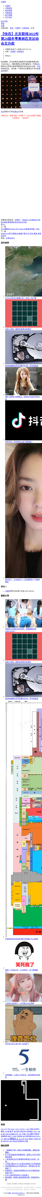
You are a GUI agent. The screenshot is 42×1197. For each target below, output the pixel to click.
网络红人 (14, 1138)
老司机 (26, 1139)
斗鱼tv (24, 1134)
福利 (24, 1136)
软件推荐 (8, 10)
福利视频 (29, 1136)
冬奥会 (15, 112)
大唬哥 (7, 591)
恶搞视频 (12, 1134)
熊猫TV (9, 1136)
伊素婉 (31, 1129)
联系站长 (21, 1183)
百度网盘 (19, 1136)
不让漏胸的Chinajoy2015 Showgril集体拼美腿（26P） (21, 229)
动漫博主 (37, 1129)
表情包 (36, 1139)
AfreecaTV (4, 1129)
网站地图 (27, 1183)
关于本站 (33, 1183)
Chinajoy (12, 1129)
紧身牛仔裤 (35, 1136)
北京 (38, 64)
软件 (7, 1141)
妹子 (12, 1131)
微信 (4, 1134)
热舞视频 (4, 1136)
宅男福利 (29, 1131)
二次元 (27, 1129)
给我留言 (15, 1183)
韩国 (10, 1141)
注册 (2, 26)
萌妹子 (31, 1139)
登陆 (2, 23)
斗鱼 (19, 1134)
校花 (28, 1134)
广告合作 (9, 1183)
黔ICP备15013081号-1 (18, 1193)
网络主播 (6, 1139)
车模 (4, 1141)
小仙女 (35, 1131)
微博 (7, 1134)
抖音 (16, 1134)
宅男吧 (3, 2)
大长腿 (7, 1131)
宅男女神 (22, 1131)
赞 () (3, 224)
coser (17, 1129)
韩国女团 (15, 1141)
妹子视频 (8, 15)
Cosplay (22, 1129)
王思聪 (14, 1136)
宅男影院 (8, 8)
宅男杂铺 (8, 13)
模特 (32, 1134)
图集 (2, 1131)
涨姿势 (36, 1134)
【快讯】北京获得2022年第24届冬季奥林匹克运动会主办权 (20, 38)
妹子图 (16, 1131)
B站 (9, 1129)
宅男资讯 (20, 51)
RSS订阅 (4, 21)
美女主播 (21, 1139)
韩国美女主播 (23, 1141)
